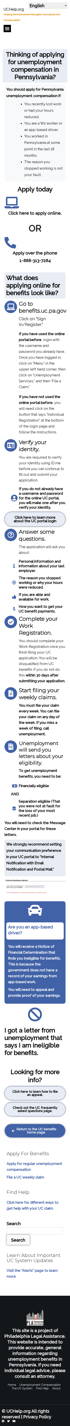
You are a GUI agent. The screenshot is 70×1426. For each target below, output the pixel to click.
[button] (7, 28)
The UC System (21, 1388)
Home (12, 1385)
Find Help (42, 1388)
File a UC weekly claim (25, 1177)
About (56, 1388)
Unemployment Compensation (40, 1385)
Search (14, 1223)
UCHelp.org (14, 9)
